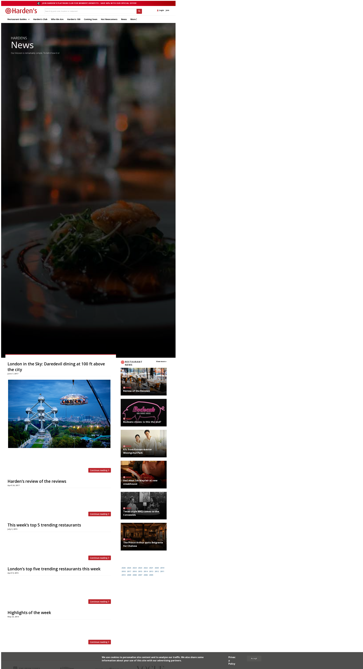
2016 (135, 571)
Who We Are (57, 19)
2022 (146, 568)
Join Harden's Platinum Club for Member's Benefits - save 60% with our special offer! (89, 3)
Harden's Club (40, 19)
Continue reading (99, 470)
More (133, 19)
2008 (135, 575)
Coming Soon (90, 19)
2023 (140, 568)
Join (167, 10)
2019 (162, 568)
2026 (123, 568)
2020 (157, 568)
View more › (161, 361)
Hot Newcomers (109, 19)
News (124, 19)
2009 (129, 575)
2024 (135, 568)
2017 (129, 571)
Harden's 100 (73, 19)
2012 (157, 571)
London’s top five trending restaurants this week (54, 568)
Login (161, 10)
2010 (123, 575)
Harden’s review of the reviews (37, 481)
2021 (151, 568)
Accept (254, 658)
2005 (151, 575)
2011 (162, 571)
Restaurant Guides (17, 19)
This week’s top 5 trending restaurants (44, 525)
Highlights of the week (29, 612)
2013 (151, 571)
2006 (146, 575)
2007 (140, 575)
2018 (123, 571)
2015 (140, 571)
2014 (146, 571)
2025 (129, 568)
